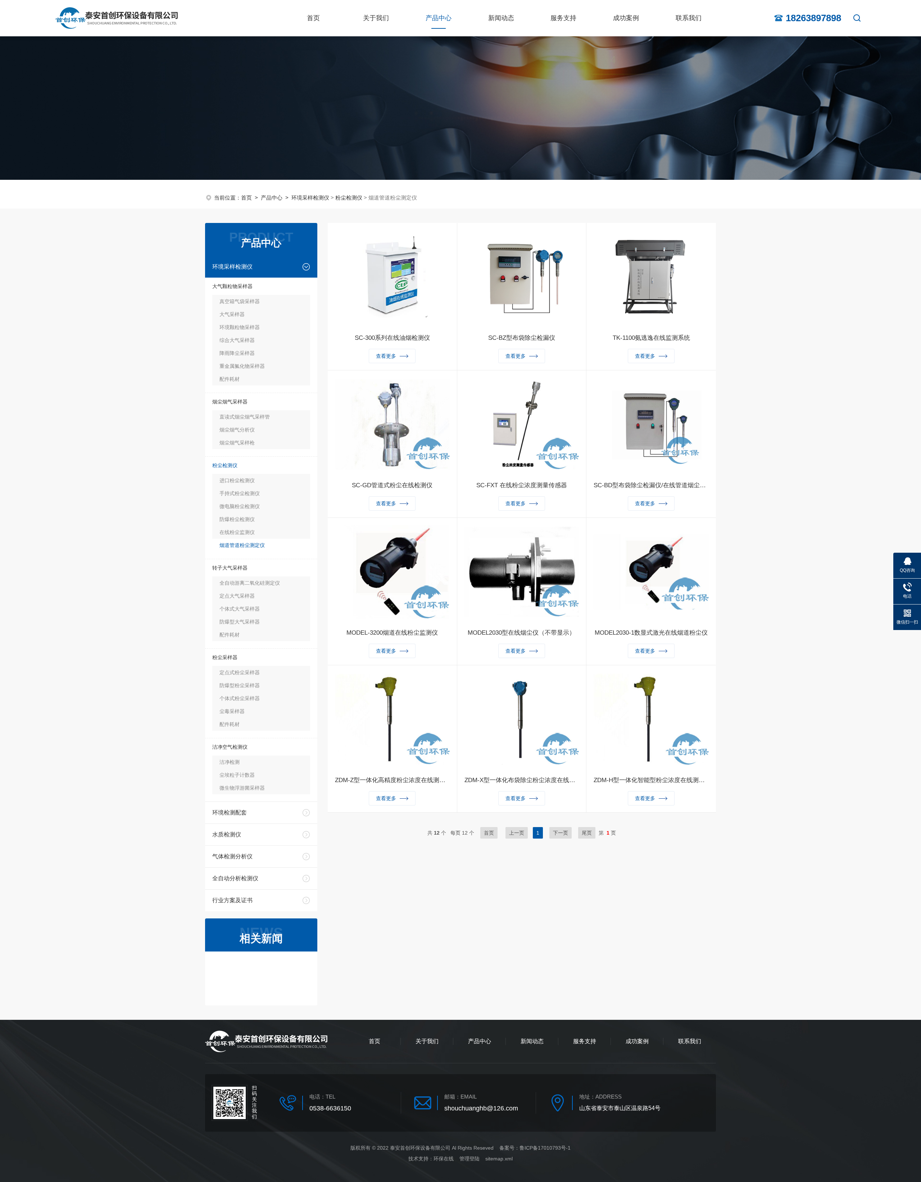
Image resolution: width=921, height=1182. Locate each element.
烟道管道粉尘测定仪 (242, 545)
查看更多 (386, 356)
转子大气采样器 (230, 568)
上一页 (516, 833)
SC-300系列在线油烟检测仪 (392, 337)
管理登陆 (469, 1159)
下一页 (560, 833)
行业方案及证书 (232, 900)
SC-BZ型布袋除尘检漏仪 (521, 337)
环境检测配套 (229, 812)
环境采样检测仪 (310, 198)
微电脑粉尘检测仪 (239, 506)
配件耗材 (229, 379)
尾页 (587, 833)
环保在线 (444, 1159)
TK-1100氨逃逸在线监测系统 (651, 337)
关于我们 (376, 18)
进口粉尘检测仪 (237, 480)
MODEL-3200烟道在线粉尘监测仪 (392, 632)
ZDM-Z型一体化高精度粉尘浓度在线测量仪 (392, 780)
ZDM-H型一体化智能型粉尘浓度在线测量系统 (651, 780)
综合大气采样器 (237, 340)
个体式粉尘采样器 (239, 698)
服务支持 (563, 18)
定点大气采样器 (237, 596)
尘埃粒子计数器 (237, 775)
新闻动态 (501, 18)
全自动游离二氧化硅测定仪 (249, 583)
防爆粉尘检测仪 (237, 519)
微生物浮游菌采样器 (242, 788)
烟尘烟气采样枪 (237, 443)
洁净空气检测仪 (230, 747)
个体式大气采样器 (239, 609)
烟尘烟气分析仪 (237, 430)
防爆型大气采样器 (239, 622)
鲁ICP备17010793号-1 (545, 1148)
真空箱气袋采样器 (239, 301)
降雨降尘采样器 (237, 353)
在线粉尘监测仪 (237, 532)
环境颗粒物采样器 (239, 327)
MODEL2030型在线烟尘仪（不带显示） (521, 632)
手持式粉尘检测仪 (239, 493)
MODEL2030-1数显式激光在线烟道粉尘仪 (651, 632)
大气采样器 (232, 314)
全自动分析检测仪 (235, 878)
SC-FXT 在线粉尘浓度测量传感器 (521, 485)
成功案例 (626, 18)
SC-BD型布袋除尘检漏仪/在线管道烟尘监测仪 (651, 485)
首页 (313, 18)
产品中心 (439, 18)
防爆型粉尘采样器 (239, 685)
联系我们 (689, 18)
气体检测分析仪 (232, 856)
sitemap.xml (499, 1159)
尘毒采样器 (232, 711)
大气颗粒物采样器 (232, 286)
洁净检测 (229, 762)
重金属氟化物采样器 (242, 366)
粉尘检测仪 (348, 198)
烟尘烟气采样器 (230, 402)
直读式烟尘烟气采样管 (244, 417)
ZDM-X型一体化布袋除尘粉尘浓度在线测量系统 (521, 780)
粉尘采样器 (224, 657)
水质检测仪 (226, 834)
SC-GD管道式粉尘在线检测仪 (392, 485)
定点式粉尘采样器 (239, 672)
